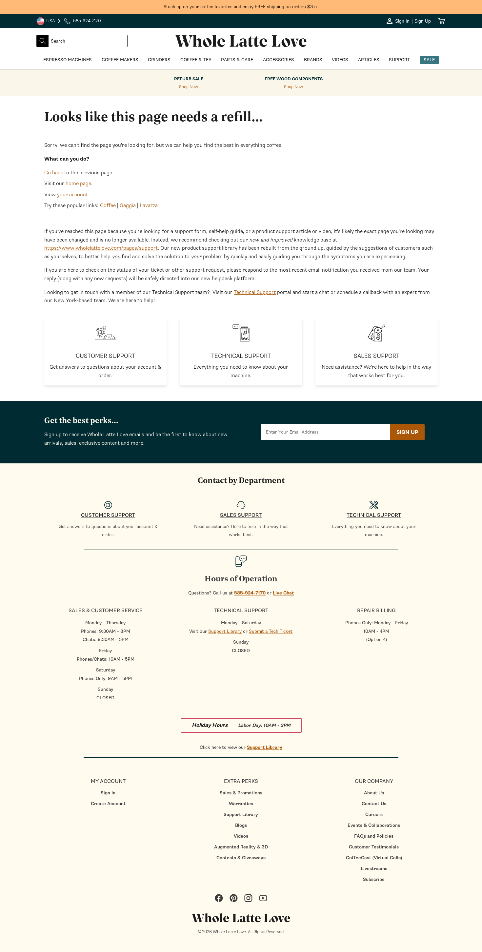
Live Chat (283, 593)
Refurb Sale (188, 79)
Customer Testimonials (374, 847)
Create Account (108, 803)
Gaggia (128, 205)
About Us (374, 793)
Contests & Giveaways (241, 858)
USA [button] (48, 21)
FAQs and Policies (373, 836)
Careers (374, 814)
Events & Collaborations (374, 825)
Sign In (108, 793)
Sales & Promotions (241, 793)
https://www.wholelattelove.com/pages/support (101, 248)
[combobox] (88, 41)
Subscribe (374, 879)
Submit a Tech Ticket (270, 631)
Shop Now (188, 87)
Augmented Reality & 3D (241, 847)
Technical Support (255, 292)
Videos (241, 836)
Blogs (241, 825)
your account (72, 194)
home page (78, 183)
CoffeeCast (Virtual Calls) (374, 858)
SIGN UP (407, 432)
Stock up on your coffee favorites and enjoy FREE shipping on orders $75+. (241, 7)
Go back (53, 172)
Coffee (108, 205)
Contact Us (374, 803)
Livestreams (374, 868)
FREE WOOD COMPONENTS (294, 79)
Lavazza (149, 205)
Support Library (225, 631)
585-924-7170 (250, 593)
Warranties (241, 803)
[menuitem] (108, 792)
